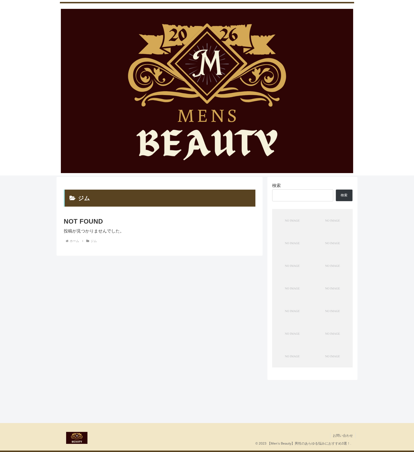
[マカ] (292, 356)
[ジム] (292, 288)
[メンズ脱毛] (292, 220)
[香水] (332, 356)
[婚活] (332, 310)
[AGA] (332, 243)
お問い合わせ (343, 435)
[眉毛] (332, 220)
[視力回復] (292, 310)
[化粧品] (332, 333)
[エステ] (292, 243)
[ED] (292, 265)
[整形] (332, 288)
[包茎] (332, 265)
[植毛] (292, 333)
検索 (276, 185)
